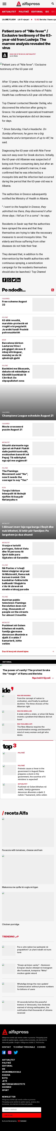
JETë (4, 1081)
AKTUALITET (9, 11)
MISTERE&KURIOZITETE (13, 1084)
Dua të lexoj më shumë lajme (15, 651)
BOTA (5, 1078)
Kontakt (6, 1047)
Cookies (41, 1047)
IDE (47, 11)
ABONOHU (8, 1115)
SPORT (5, 1090)
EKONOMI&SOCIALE (11, 1072)
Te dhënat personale (24, 1047)
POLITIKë (24, 11)
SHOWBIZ (6, 1087)
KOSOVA (6, 1075)
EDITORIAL (37, 11)
